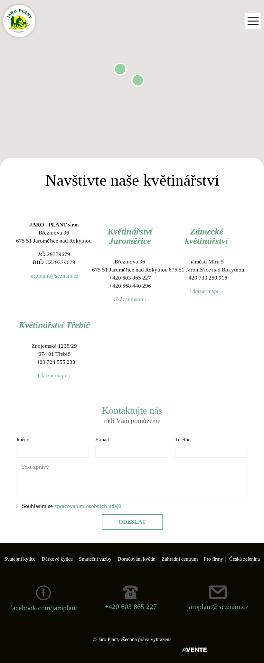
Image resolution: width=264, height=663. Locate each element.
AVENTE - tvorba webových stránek (194, 650)
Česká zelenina (244, 559)
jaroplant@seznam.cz (54, 276)
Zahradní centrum (180, 559)
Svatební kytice (19, 559)
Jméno (22, 439)
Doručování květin (137, 559)
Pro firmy (213, 559)
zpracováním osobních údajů (87, 506)
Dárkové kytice (57, 559)
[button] (137, 80)
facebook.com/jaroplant (43, 608)
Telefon (183, 439)
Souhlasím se (70, 506)
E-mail (102, 439)
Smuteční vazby (95, 559)
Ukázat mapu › (129, 299)
